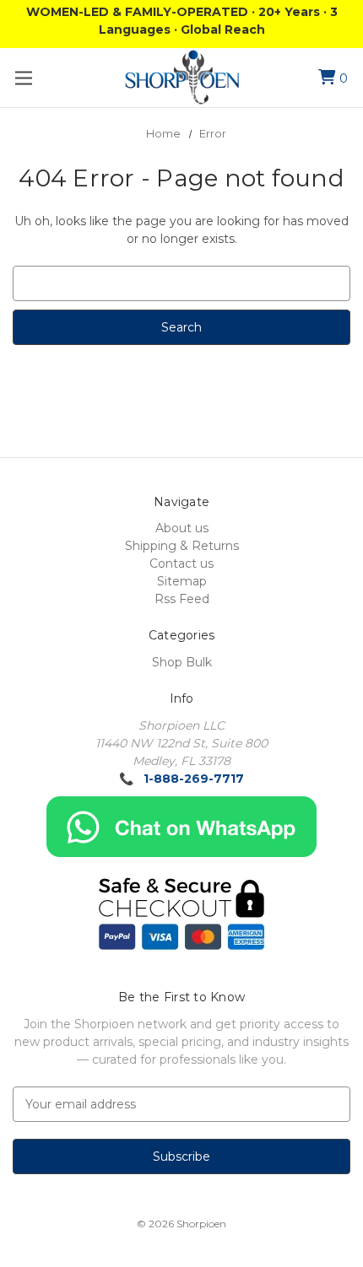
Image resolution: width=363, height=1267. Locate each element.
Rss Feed (181, 599)
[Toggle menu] (23, 78)
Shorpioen (201, 1223)
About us (182, 528)
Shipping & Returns (182, 545)
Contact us (181, 563)
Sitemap (182, 581)
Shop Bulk (182, 662)
